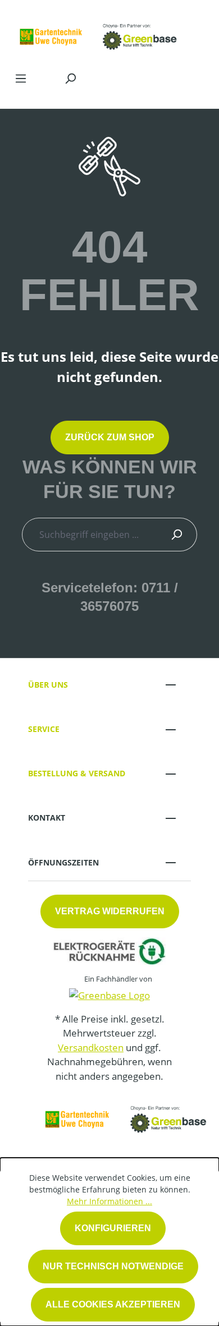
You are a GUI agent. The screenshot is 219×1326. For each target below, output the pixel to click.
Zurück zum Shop (109, 437)
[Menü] (21, 78)
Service (44, 729)
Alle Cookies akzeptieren (112, 1304)
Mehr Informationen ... (109, 1201)
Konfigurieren (113, 1228)
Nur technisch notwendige (113, 1266)
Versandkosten (91, 1047)
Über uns (48, 684)
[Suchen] (70, 78)
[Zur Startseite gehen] (98, 32)
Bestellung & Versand (76, 773)
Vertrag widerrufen (110, 911)
